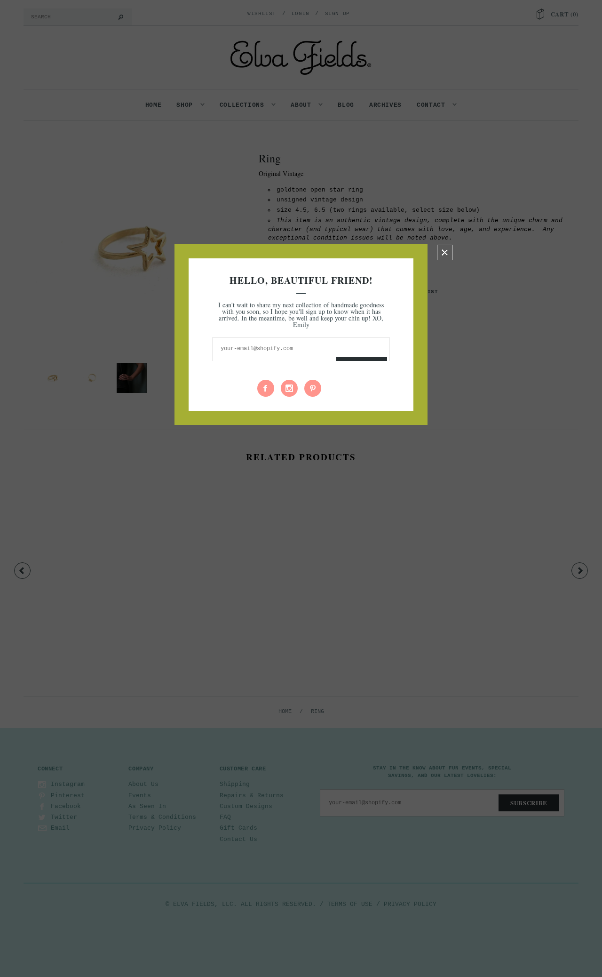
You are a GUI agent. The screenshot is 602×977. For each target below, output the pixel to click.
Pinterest (312, 388)
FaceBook (265, 388)
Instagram (289, 388)
